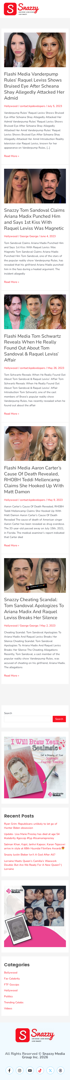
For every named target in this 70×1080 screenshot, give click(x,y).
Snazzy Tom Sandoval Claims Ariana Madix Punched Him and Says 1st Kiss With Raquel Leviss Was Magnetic (34, 219)
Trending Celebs (14, 1002)
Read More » (11, 156)
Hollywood (11, 106)
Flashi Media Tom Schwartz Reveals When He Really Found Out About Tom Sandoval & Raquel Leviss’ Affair (32, 348)
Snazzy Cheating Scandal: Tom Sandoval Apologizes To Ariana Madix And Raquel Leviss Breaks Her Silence (34, 608)
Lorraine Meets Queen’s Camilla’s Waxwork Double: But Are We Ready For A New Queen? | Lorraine (33, 865)
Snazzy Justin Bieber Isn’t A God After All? (29, 854)
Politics (8, 996)
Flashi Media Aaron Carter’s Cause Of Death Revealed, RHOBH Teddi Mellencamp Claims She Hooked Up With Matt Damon (34, 480)
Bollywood (10, 972)
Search (8, 713)
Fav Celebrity (12, 978)
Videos (8, 1008)
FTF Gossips (11, 984)
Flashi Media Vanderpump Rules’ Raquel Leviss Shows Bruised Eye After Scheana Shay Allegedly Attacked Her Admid (34, 86)
